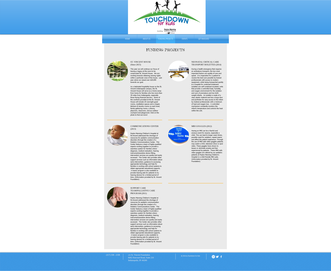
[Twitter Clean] (217, 256)
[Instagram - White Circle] (213, 256)
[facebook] (221, 256)
